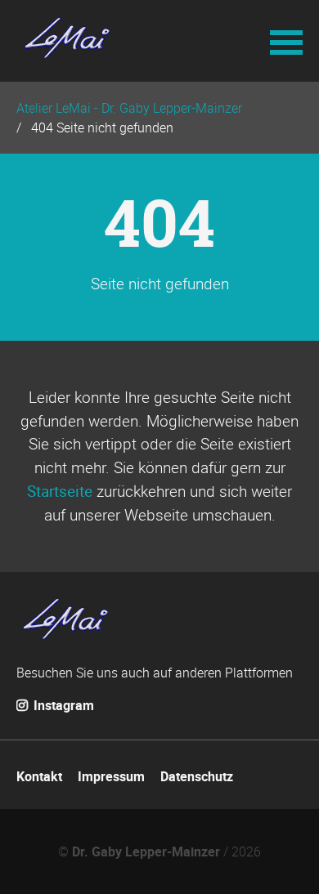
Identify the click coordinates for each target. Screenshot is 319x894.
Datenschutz (196, 776)
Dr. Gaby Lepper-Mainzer (146, 851)
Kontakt (39, 776)
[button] (286, 41)
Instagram (62, 705)
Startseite (59, 491)
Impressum (111, 776)
